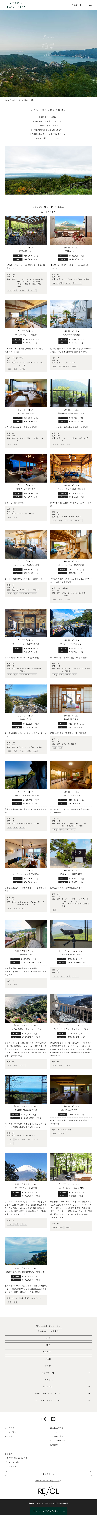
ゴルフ (48, 1365)
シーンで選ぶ (10, 1432)
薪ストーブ (48, 1386)
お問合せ (54, 1445)
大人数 (48, 1359)
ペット (48, 1338)
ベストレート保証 (57, 1440)
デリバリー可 (48, 1372)
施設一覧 (8, 1436)
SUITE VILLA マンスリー (48, 1393)
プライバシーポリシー (14, 1462)
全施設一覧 (77, 5)
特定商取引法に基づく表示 (16, 1458)
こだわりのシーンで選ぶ (20, 100)
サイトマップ (10, 1466)
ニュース (54, 1432)
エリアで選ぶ (10, 1428)
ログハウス (48, 1379)
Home (7, 100)
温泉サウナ (48, 1352)
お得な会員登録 (48, 1474)
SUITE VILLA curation (47, 1400)
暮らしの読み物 (57, 1428)
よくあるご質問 (57, 1436)
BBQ (47, 1345)
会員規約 (8, 1454)
